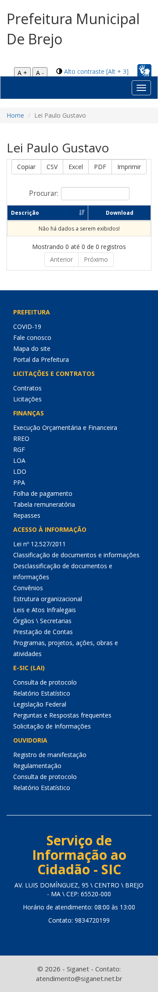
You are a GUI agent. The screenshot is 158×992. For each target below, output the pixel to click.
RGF (19, 449)
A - (40, 73)
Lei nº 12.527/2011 (39, 544)
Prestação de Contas (43, 632)
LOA (19, 460)
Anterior (61, 259)
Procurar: (43, 193)
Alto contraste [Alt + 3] (96, 71)
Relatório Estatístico (41, 693)
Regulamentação (37, 765)
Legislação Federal (39, 704)
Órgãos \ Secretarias (42, 621)
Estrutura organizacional (47, 599)
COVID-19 (27, 326)
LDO (19, 471)
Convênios (28, 588)
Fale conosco (32, 337)
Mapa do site (31, 348)
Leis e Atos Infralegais (44, 610)
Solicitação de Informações (52, 726)
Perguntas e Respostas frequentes (62, 715)
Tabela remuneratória (44, 504)
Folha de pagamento (42, 493)
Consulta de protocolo (45, 682)
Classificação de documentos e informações (76, 555)
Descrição (25, 212)
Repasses (26, 515)
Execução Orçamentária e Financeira (65, 427)
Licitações (27, 399)
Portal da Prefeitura (41, 359)
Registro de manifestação (49, 754)
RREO (21, 438)
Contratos (27, 388)
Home (15, 115)
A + (22, 73)
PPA (19, 482)
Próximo (96, 259)
